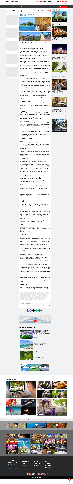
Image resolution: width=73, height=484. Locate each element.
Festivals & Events (40, 3)
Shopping (33, 3)
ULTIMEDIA (38, 477)
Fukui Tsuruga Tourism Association (28, 14)
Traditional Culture (52, 3)
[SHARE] (42, 310)
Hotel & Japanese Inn (26, 3)
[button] (62, 4)
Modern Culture (59, 3)
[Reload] (50, 305)
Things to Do (13, 3)
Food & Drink (19, 3)
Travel (8, 3)
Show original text (22, 291)
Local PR (46, 3)
